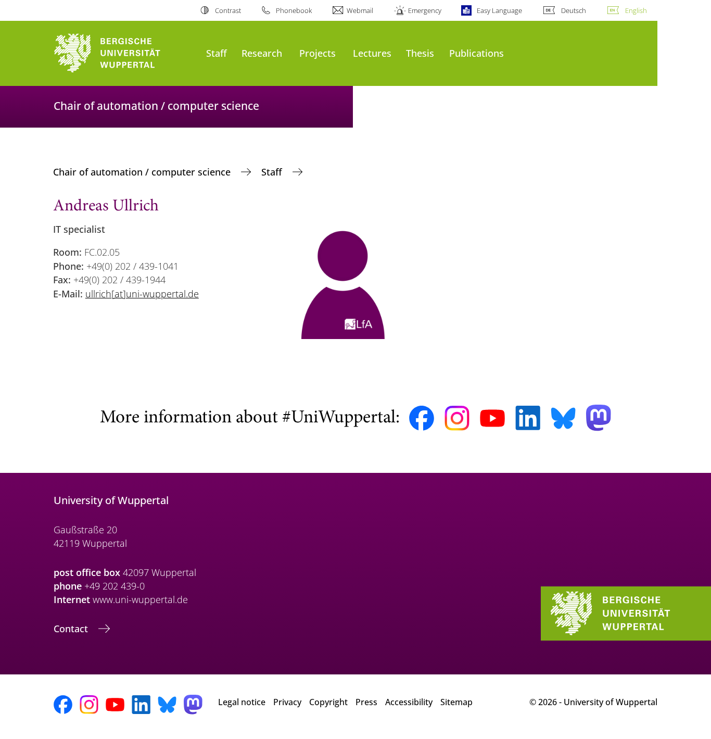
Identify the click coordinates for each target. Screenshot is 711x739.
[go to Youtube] (492, 418)
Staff (216, 52)
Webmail (360, 10)
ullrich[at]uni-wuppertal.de (142, 293)
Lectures (372, 52)
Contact (72, 628)
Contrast (227, 10)
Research (262, 52)
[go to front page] (125, 53)
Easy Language (499, 10)
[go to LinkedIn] (527, 418)
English (636, 10)
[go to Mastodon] (598, 418)
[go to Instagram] (457, 418)
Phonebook (294, 10)
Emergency (424, 10)
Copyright (328, 702)
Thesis (420, 52)
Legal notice (241, 702)
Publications (476, 52)
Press (366, 702)
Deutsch (573, 10)
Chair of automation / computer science (143, 172)
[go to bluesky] (563, 418)
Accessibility (409, 702)
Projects (317, 52)
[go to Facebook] (421, 418)
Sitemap (456, 702)
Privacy (287, 702)
